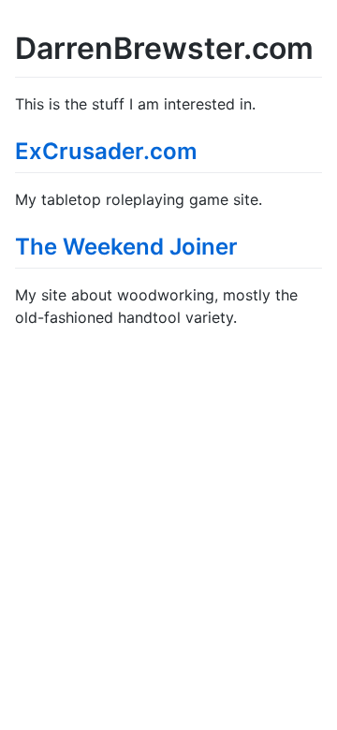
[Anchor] (209, 149)
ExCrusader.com (106, 151)
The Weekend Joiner (126, 246)
